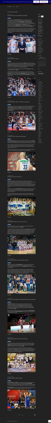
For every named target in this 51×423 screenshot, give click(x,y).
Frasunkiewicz (40, 91)
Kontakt (17, 6)
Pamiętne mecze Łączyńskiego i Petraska (17, 15)
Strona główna (9, 6)
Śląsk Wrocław (40, 142)
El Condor (40, 87)
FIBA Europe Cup (40, 89)
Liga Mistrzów (40, 106)
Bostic (41, 83)
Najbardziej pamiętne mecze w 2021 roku (17, 221)
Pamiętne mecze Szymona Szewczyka (16, 136)
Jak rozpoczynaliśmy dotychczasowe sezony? (18, 260)
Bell (39, 83)
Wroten (40, 136)
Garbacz (40, 94)
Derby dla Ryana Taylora (13, 58)
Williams (40, 135)
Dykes (42, 86)
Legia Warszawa (40, 103)
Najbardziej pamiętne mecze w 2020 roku (17, 338)
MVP (38, 45)
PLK (39, 116)
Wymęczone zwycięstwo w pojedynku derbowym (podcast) (21, 299)
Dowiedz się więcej (44, 1)
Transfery (39, 51)
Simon (39, 123)
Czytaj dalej (9, 54)
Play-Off (40, 115)
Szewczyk (40, 132)
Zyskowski (40, 139)
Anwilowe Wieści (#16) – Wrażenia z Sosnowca (18, 101)
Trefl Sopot (40, 133)
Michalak (40, 109)
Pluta (41, 116)
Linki (13, 6)
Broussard (40, 84)
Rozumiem (36, 1)
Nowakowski (40, 112)
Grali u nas (39, 42)
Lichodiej (40, 105)
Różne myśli (39, 48)
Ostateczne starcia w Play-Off (14, 176)
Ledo (39, 101)
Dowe (39, 86)
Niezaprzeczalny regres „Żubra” (14, 378)
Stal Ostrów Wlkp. (40, 126)
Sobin (42, 123)
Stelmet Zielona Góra (41, 129)
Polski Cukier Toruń (40, 118)
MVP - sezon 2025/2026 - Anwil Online (40, 22)
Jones (39, 98)
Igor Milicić (40, 95)
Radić (39, 120)
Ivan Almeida (40, 97)
